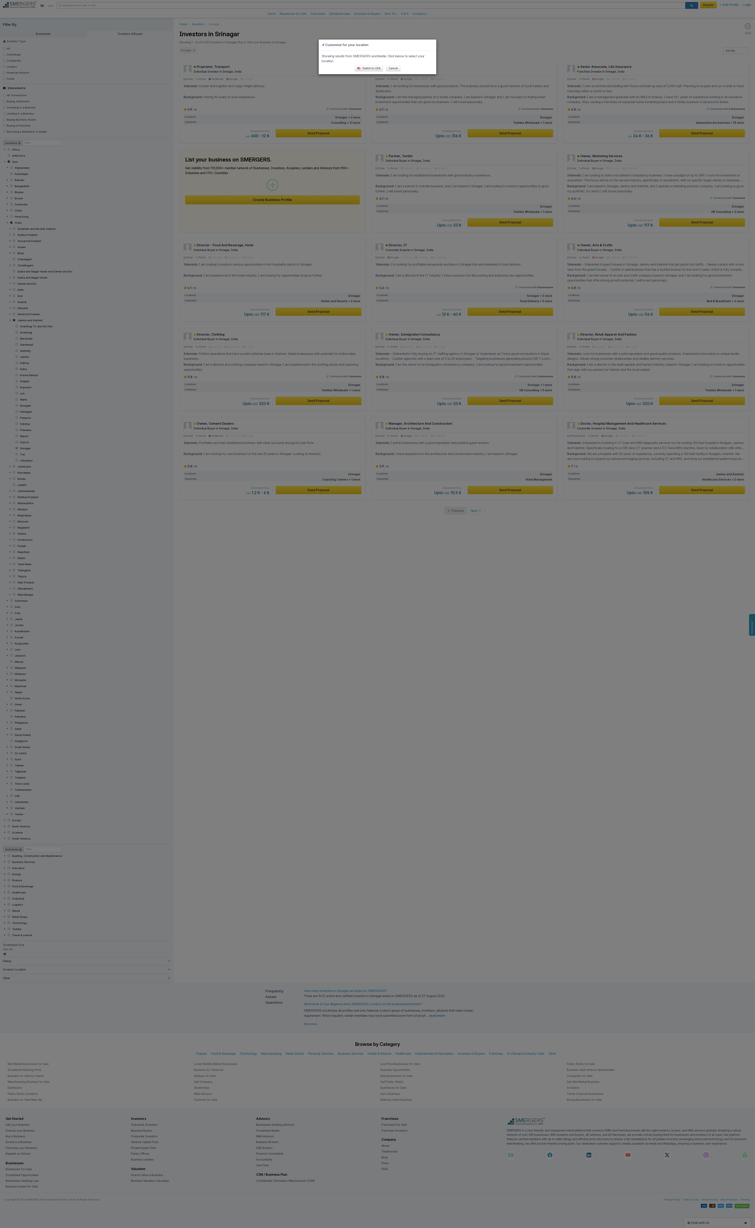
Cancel (393, 68)
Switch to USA (371, 68)
